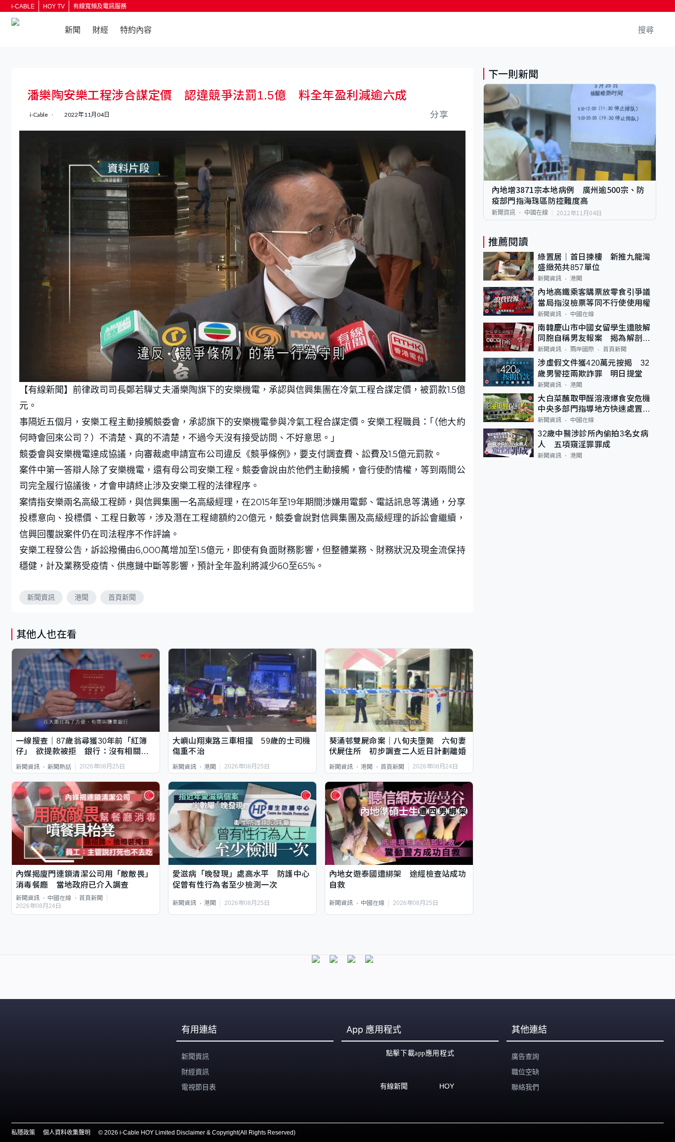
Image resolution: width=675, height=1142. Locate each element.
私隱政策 (23, 1132)
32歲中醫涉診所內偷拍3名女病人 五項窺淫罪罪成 (593, 438)
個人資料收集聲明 (66, 1132)
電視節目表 (198, 1087)
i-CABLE (23, 6)
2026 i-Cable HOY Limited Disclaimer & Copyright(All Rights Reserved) (199, 1132)
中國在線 (59, 898)
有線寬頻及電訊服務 (100, 6)
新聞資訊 (41, 597)
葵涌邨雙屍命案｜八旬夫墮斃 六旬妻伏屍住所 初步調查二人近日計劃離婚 (397, 746)
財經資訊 (195, 1071)
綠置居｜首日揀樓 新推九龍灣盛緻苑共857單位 (594, 262)
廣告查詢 (525, 1056)
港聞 (81, 597)
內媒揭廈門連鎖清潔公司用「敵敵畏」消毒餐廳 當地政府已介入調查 (84, 879)
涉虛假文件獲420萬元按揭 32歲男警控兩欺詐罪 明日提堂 (593, 368)
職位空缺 (525, 1071)
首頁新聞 (122, 597)
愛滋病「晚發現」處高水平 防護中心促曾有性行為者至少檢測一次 (240, 879)
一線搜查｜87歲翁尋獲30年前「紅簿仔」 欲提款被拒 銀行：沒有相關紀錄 (82, 747)
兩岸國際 (582, 349)
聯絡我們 (525, 1087)
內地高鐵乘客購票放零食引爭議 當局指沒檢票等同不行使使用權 (597, 297)
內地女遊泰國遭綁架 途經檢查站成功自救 (397, 879)
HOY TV (54, 6)
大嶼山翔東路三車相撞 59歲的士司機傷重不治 (241, 746)
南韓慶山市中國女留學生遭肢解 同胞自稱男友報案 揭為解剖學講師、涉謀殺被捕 (597, 334)
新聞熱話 (59, 766)
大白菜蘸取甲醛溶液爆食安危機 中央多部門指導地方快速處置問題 (597, 404)
